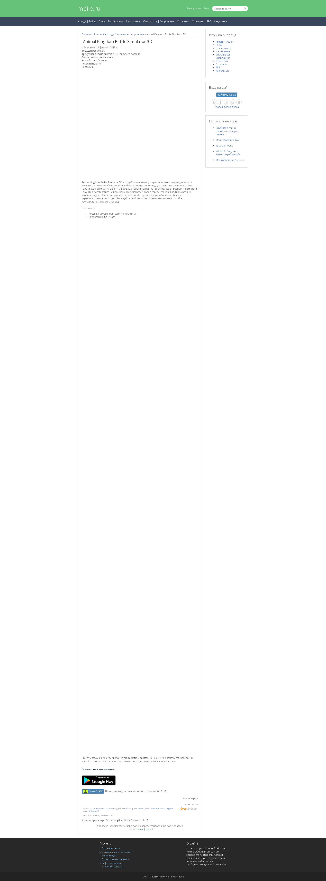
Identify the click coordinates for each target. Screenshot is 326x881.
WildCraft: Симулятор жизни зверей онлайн (228, 153)
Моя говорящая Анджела (230, 160)
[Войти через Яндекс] (227, 102)
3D (98, 811)
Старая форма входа (227, 106)
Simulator (160, 808)
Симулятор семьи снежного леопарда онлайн (227, 131)
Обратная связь (111, 848)
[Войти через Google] (233, 102)
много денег (144, 808)
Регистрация (194, 8)
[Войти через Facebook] (221, 102)
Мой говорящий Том (227, 140)
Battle (152, 808)
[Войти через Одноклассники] (239, 102)
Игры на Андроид (103, 34)
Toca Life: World (224, 145)
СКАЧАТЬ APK (95, 791)
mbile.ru (89, 8)
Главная (86, 34)
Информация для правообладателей (112, 865)
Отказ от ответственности (117, 859)
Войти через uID (227, 94)
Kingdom (169, 808)
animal (86, 811)
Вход (206, 8)
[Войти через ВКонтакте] (214, 102)
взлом (93, 811)
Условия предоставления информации (116, 854)
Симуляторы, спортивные (129, 34)
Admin (129, 808)
